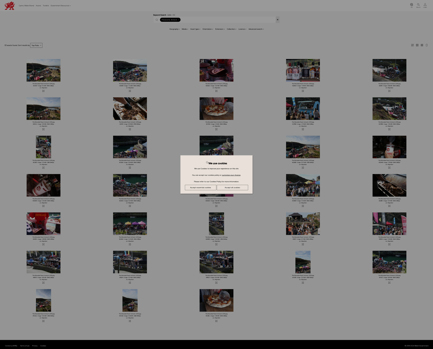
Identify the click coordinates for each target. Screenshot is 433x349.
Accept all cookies (232, 187)
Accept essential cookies (200, 187)
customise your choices (231, 175)
